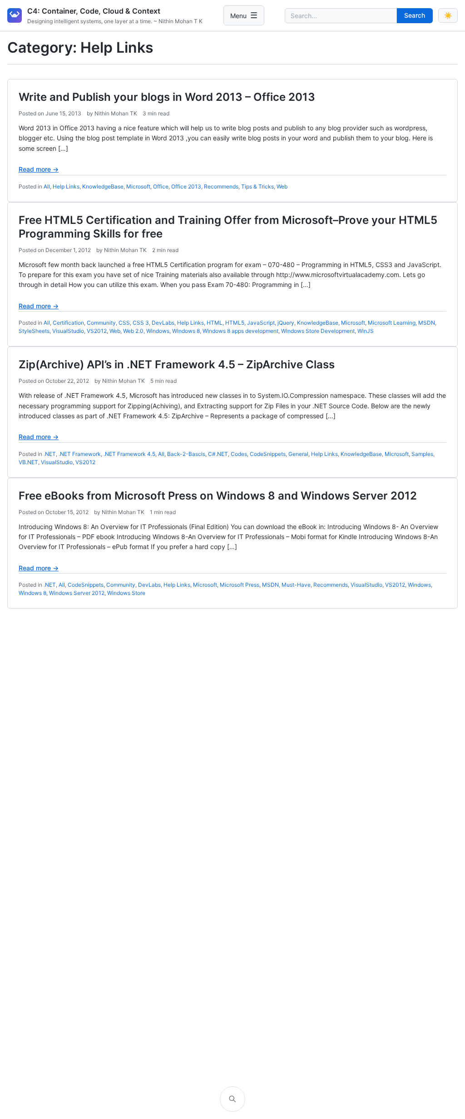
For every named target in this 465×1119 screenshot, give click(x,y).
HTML (215, 322)
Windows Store (126, 592)
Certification (68, 322)
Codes (239, 454)
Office (160, 186)
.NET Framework (80, 454)
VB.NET (28, 462)
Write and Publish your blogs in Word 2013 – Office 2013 (167, 97)
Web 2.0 (133, 330)
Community (101, 322)
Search (414, 15)
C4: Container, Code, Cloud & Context (93, 10)
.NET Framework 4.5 (129, 454)
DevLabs (163, 322)
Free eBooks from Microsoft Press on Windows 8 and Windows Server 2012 (218, 495)
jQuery (285, 322)
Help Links (66, 186)
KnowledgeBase (103, 186)
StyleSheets (34, 330)
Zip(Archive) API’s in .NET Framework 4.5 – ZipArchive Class (177, 364)
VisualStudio (68, 330)
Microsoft (138, 186)
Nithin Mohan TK (115, 113)
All (47, 186)
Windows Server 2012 (76, 592)
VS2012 (97, 330)
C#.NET (218, 454)
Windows (157, 330)
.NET (50, 454)
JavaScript (261, 322)
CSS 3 (141, 322)
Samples (422, 454)
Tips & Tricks (257, 186)
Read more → (39, 169)
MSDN (426, 322)
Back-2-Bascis (186, 454)
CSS (124, 322)
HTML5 (234, 322)
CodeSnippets (268, 454)
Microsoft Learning (392, 322)
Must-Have (296, 584)
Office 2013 (186, 186)
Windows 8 (186, 330)
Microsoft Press (239, 584)
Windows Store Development (318, 330)
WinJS (365, 330)
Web (282, 186)
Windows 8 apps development (240, 330)
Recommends (221, 186)
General (298, 454)
